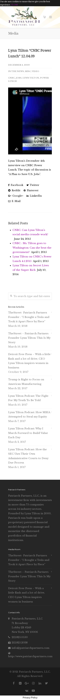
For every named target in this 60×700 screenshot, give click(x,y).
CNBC (11, 78)
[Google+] (27, 683)
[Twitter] (46, 683)
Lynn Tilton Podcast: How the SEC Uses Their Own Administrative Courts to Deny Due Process (28, 456)
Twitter (34, 185)
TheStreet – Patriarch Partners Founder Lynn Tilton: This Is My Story (29, 338)
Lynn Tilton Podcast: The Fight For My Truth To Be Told (28, 398)
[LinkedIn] (40, 683)
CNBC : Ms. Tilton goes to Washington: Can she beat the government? (32, 248)
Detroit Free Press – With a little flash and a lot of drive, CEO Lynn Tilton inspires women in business (29, 361)
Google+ (17, 195)
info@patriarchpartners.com (30, 648)
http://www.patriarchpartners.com (30, 656)
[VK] (27, 691)
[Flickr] (20, 683)
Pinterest (32, 190)
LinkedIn (35, 195)
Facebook (16, 185)
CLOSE (14, 5)
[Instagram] (33, 683)
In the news (16, 71)
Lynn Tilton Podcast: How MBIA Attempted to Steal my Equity (29, 414)
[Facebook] (14, 683)
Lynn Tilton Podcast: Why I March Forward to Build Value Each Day (28, 433)
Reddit (15, 190)
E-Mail (16, 201)
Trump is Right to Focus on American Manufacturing (26, 382)
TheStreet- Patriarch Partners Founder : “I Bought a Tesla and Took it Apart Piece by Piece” (28, 317)
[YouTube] (33, 691)
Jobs (19, 78)
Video (35, 71)
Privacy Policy (30, 697)
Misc (28, 71)
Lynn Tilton (31, 78)
